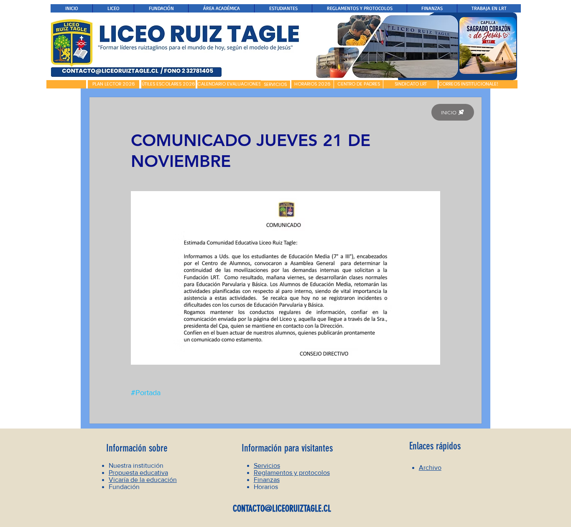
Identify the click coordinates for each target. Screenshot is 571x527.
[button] (66, 84)
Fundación (124, 486)
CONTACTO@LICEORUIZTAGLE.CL (282, 508)
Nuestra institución (136, 465)
